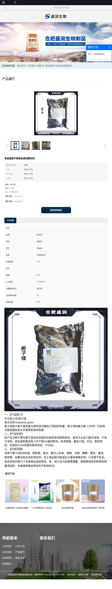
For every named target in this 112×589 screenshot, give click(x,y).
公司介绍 (20, 546)
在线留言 (7, 564)
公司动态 (7, 552)
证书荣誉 (7, 558)
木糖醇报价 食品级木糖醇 (16, 508)
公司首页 (7, 546)
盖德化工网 (83, 575)
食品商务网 (96, 575)
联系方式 (20, 558)
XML (63, 575)
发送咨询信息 (56, 210)
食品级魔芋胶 (68, 508)
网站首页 (21, 66)
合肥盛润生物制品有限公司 (20, 575)
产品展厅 (32, 66)
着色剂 (40, 66)
